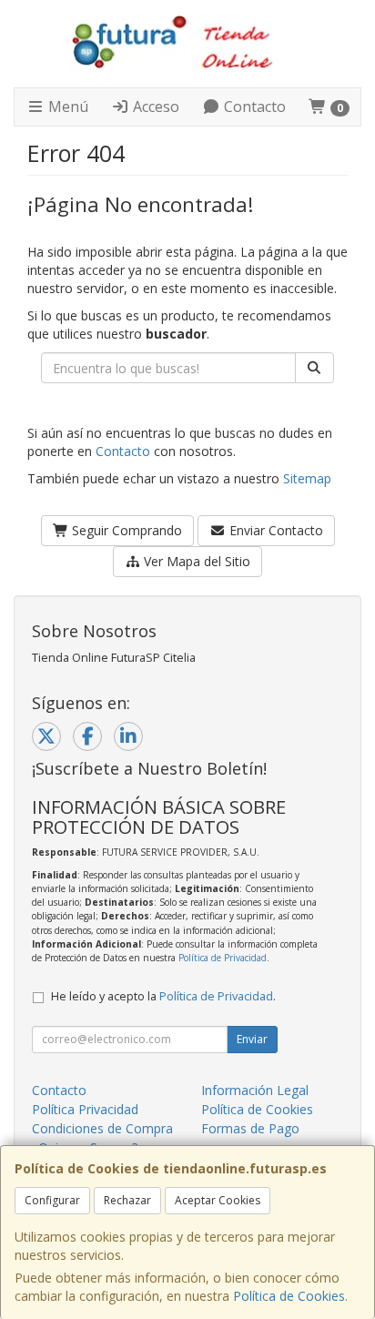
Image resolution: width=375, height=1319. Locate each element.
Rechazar (127, 1200)
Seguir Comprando (125, 530)
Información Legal (255, 1090)
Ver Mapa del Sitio (195, 561)
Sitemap (307, 478)
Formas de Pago (250, 1128)
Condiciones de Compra (102, 1128)
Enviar (252, 1039)
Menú (66, 106)
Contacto (253, 106)
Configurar (52, 1200)
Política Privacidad (85, 1109)
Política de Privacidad (222, 957)
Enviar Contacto (274, 530)
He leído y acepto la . (163, 996)
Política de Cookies (289, 1295)
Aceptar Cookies (217, 1200)
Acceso (154, 106)
